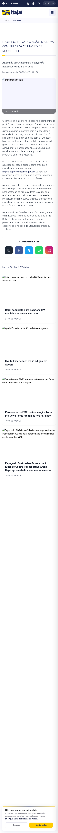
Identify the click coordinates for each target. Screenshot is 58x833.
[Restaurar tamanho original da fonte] (49, 3)
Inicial (8, 20)
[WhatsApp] (39, 250)
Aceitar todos (41, 825)
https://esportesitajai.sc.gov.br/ (18, 171)
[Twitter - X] (29, 250)
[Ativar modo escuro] (39, 3)
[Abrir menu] (52, 12)
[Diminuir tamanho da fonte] (45, 3)
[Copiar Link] (9, 250)
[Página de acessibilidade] (28, 3)
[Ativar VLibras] (33, 3)
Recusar (16, 825)
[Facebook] (19, 250)
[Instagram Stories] (49, 250)
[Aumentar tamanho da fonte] (53, 3)
